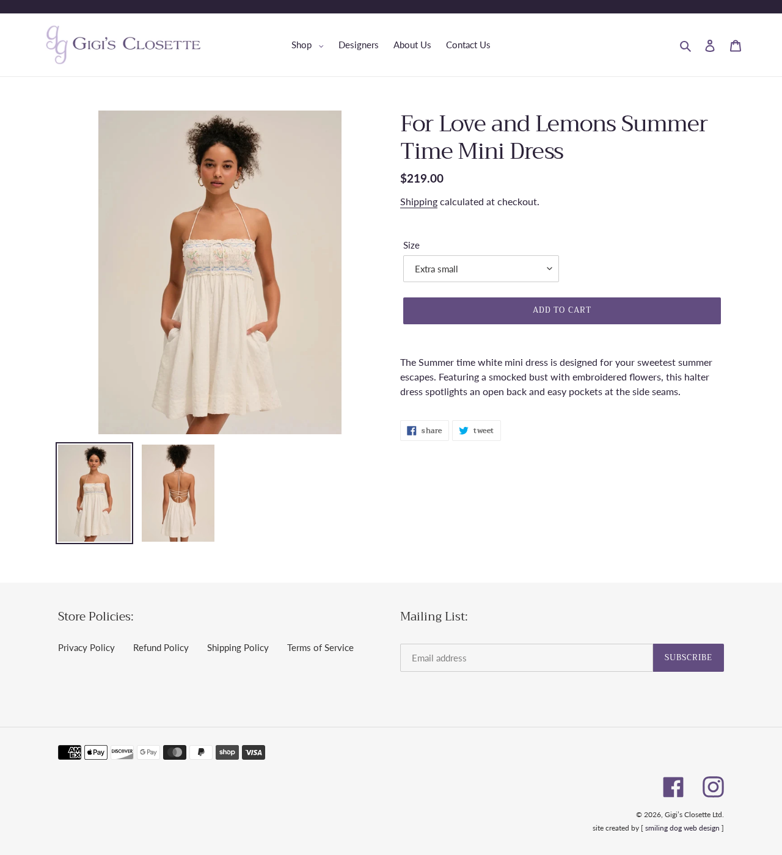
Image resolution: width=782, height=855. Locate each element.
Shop (310, 44)
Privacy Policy (86, 647)
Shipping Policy (238, 647)
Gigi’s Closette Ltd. (694, 814)
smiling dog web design (682, 827)
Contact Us (468, 44)
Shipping (418, 201)
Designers (358, 44)
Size (411, 244)
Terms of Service (320, 647)
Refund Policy (161, 647)
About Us (412, 44)
